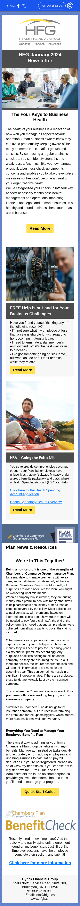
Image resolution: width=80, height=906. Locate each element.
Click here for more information (40, 863)
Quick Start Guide (40, 792)
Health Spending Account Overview (36, 502)
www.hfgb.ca (40, 898)
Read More (40, 228)
